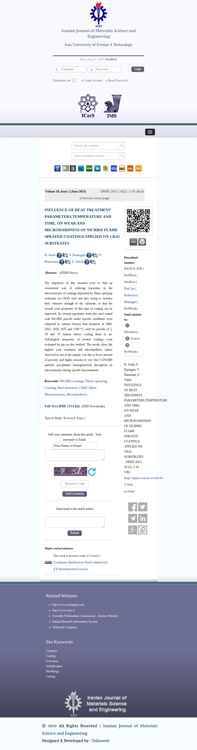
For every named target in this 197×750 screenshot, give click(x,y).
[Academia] (73, 168)
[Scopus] (81, 168)
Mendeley (131, 332)
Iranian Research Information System (74, 621)
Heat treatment (67, 388)
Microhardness (77, 394)
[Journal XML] (130, 168)
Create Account (93, 80)
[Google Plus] (132, 529)
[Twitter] (142, 506)
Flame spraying (96, 381)
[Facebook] (132, 506)
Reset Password (117, 80)
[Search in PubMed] (65, 257)
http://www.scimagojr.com (68, 604)
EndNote (130, 275)
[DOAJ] (89, 168)
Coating (50, 388)
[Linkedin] (97, 168)
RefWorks (131, 308)
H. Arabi (50, 255)
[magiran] (106, 168)
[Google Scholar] (57, 168)
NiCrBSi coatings (72, 381)
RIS (139, 268)
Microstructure (55, 394)
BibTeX (129, 268)
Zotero (135, 338)
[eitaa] (142, 529)
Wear (92, 388)
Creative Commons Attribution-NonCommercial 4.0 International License (80, 562)
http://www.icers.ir (63, 610)
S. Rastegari (77, 255)
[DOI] (138, 168)
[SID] (114, 168)
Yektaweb (101, 741)
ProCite (129, 288)
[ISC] (122, 168)
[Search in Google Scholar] (59, 257)
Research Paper (73, 418)
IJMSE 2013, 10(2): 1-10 (118, 191)
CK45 (83, 388)
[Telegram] (132, 518)
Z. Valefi (78, 261)
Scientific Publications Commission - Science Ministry (85, 616)
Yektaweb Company (64, 627)
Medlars (129, 282)
